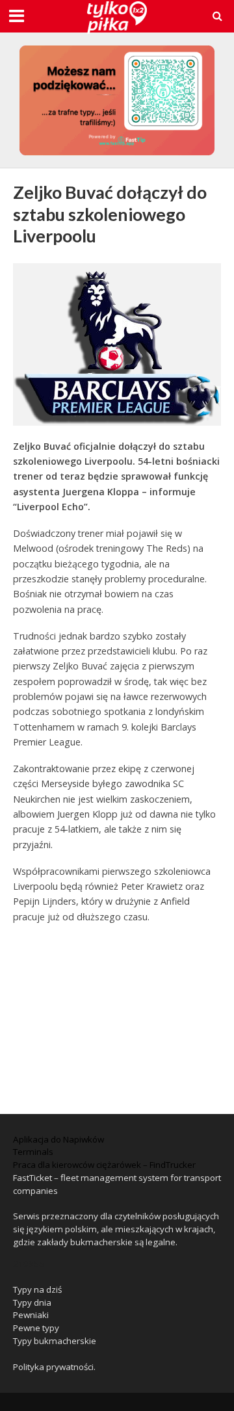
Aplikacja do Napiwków (58, 1139)
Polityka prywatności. (54, 1367)
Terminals (33, 1152)
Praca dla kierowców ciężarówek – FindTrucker (104, 1165)
